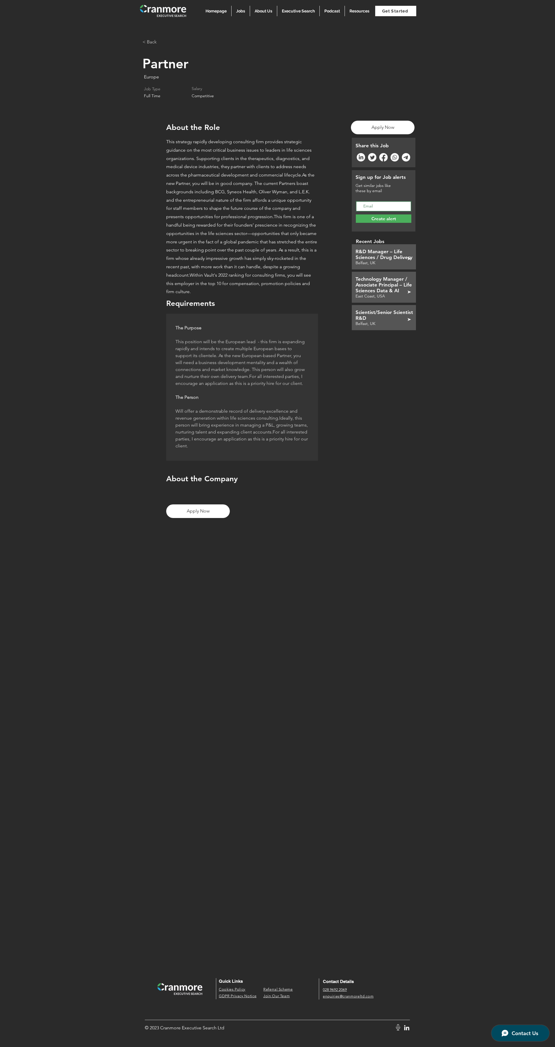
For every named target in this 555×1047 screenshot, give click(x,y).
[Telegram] (406, 157)
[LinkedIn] (361, 157)
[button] (359, 11)
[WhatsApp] (395, 157)
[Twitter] (372, 157)
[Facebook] (383, 157)
